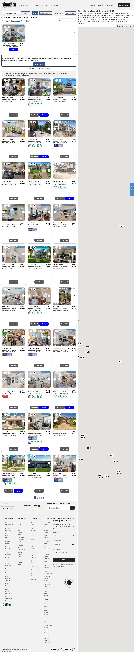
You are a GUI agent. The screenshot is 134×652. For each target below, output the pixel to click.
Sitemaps (33, 579)
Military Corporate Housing (47, 601)
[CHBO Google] (73, 649)
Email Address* (57, 540)
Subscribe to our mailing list (58, 504)
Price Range (59, 13)
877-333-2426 (6, 504)
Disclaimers (34, 566)
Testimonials (34, 552)
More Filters (70, 13)
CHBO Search (5, 17)
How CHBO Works (24, 5)
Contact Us (44, 5)
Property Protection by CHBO (47, 548)
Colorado (26, 17)
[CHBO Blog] (58, 649)
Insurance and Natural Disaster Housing (46, 610)
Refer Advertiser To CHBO (8, 578)
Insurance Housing (55, 5)
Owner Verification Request (8, 598)
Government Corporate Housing (47, 620)
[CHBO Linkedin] (66, 649)
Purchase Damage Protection (47, 556)
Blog (32, 539)
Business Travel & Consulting (47, 640)
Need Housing (110, 5)
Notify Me (39, 64)
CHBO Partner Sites (7, 535)
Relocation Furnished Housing (47, 578)
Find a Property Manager (7, 591)
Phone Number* (57, 549)
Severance (34, 17)
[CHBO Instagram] (62, 649)
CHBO (84, 21)
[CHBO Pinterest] (69, 649)
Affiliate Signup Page (20, 554)
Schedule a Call (7, 509)
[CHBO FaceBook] (51, 649)
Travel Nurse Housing (46, 593)
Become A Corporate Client (21, 539)
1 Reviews (5, 395)
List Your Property (124, 5)
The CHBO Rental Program (47, 524)
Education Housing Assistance (47, 633)
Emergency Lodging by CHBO (47, 586)
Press (32, 543)
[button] (87, 346)
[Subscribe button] (72, 508)
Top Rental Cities (20, 532)
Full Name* (56, 532)
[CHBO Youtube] (54, 649)
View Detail (13, 115)
